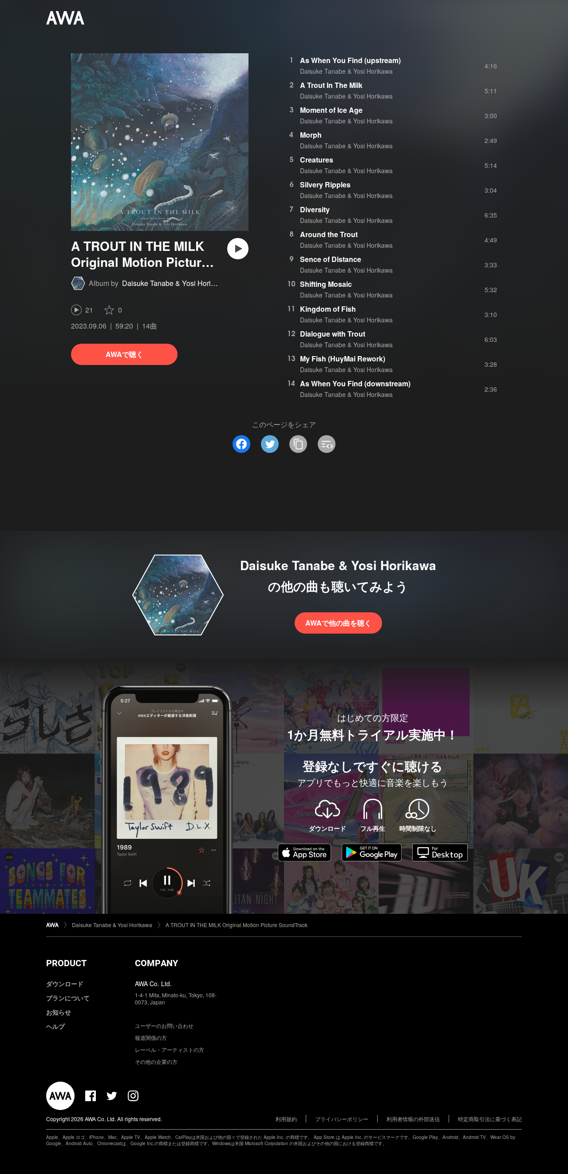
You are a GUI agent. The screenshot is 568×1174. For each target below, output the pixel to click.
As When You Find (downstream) (355, 383)
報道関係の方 (151, 1037)
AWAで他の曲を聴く (338, 623)
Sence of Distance (330, 259)
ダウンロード (64, 983)
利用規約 (286, 1118)
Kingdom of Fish (328, 309)
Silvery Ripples (325, 184)
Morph (311, 135)
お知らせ (58, 1011)
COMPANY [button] (156, 963)
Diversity (315, 209)
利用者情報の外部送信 (413, 1118)
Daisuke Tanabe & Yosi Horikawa (175, 283)
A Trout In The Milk (331, 85)
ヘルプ (55, 1026)
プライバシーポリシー (341, 1118)
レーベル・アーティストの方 (169, 1049)
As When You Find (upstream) (350, 60)
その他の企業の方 (156, 1061)
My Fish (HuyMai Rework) (342, 358)
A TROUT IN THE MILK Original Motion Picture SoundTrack (237, 924)
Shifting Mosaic (326, 284)
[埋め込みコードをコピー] (326, 444)
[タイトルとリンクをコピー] (298, 444)
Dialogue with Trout (332, 334)
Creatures (316, 160)
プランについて (68, 997)
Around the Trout (329, 234)
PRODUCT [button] (66, 963)
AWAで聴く (124, 354)
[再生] (237, 248)
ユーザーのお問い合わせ (164, 1025)
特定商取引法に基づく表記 (490, 1118)
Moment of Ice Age (331, 110)
